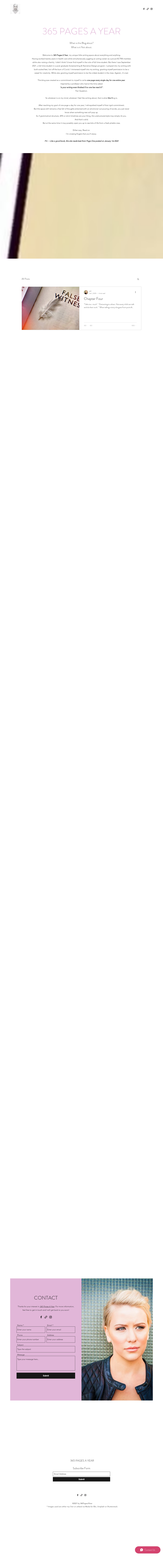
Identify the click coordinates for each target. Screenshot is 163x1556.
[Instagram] (151, 9)
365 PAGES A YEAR (82, 1461)
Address (50, 1335)
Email (49, 1325)
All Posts (26, 279)
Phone (20, 1335)
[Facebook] (144, 9)
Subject (20, 1345)
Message (21, 1355)
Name (19, 1325)
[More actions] (136, 292)
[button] (138, 279)
